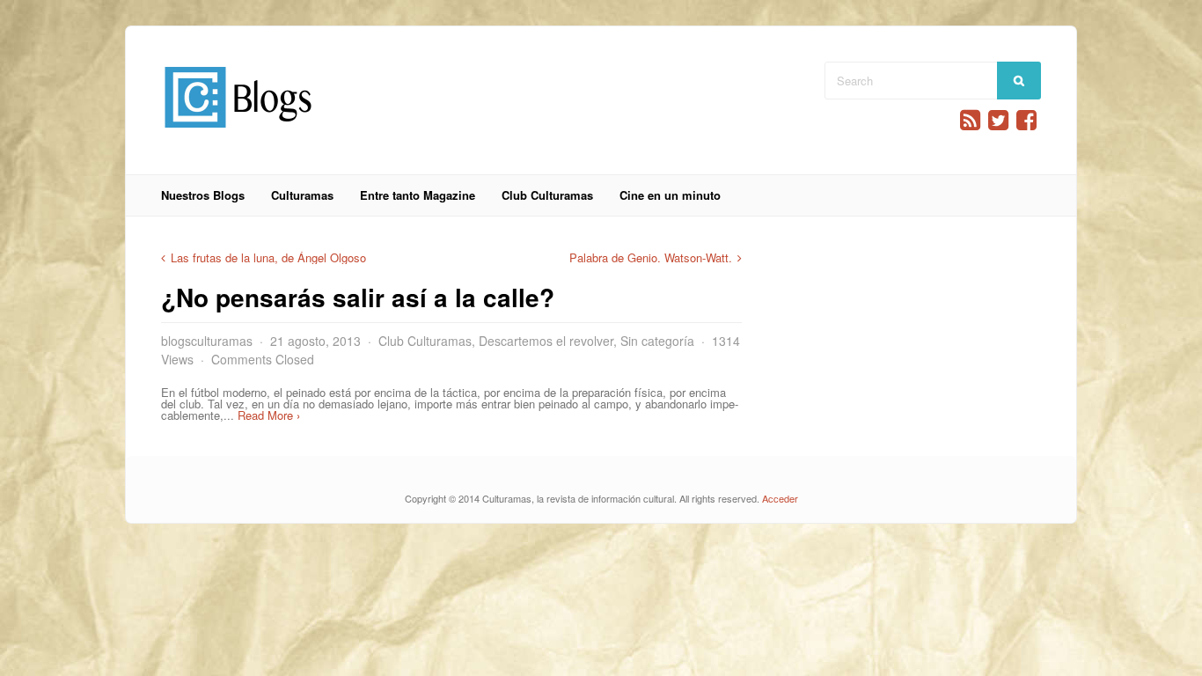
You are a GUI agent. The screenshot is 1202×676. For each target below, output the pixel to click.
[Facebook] (1026, 120)
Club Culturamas (547, 195)
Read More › (269, 415)
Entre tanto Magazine (417, 195)
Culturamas (302, 195)
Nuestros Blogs (203, 195)
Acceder (780, 498)
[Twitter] (998, 120)
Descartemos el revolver (546, 340)
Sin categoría (657, 340)
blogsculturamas (207, 340)
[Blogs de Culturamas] (238, 134)
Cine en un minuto (670, 195)
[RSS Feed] (970, 120)
